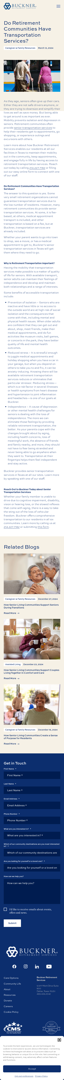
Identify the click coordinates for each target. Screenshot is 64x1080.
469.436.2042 (44, 993)
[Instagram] (26, 966)
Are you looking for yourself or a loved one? (24, 861)
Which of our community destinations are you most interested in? (31, 845)
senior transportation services (33, 127)
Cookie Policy (11, 1012)
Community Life (12, 983)
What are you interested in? (17, 829)
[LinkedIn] (37, 966)
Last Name (10, 784)
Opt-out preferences (24, 1076)
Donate (8, 1000)
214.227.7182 (37, 167)
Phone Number (12, 814)
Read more (10, 613)
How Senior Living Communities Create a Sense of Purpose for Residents (31, 737)
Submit (12, 923)
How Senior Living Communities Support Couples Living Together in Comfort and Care (31, 671)
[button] (59, 1039)
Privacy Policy (41, 1076)
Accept (32, 1068)
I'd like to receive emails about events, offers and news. (30, 911)
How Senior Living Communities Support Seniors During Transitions (31, 606)
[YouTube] (49, 966)
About (7, 989)
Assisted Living (13, 664)
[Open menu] (58, 6)
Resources (10, 995)
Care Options (11, 978)
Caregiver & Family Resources (20, 48)
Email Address (12, 799)
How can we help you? (14, 876)
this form (43, 527)
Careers (8, 1006)
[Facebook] (14, 966)
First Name (10, 769)
